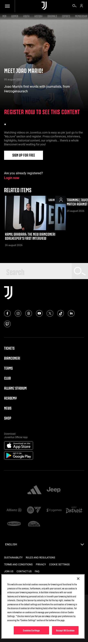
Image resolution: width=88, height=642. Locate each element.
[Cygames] (54, 510)
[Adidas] (34, 490)
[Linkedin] (71, 313)
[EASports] (34, 510)
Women (14, 16)
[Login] (81, 6)
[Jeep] (53, 490)
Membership (81, 16)
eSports (66, 16)
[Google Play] (18, 455)
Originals (52, 16)
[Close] (78, 578)
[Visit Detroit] (74, 510)
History (38, 16)
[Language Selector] (82, 545)
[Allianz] (14, 510)
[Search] (74, 6)
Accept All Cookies (65, 630)
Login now (11, 178)
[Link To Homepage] (44, 6)
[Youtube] (39, 313)
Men (4, 16)
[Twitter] (50, 313)
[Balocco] (14, 524)
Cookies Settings (31, 630)
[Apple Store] (18, 445)
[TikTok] (60, 313)
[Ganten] (34, 524)
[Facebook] (7, 313)
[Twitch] (7, 324)
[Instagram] (18, 313)
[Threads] (28, 313)
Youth (26, 16)
